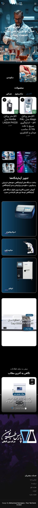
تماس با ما (33, 480)
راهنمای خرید (17, 394)
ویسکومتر (30, 313)
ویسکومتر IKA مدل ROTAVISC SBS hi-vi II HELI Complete (19, 322)
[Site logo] (19, 4)
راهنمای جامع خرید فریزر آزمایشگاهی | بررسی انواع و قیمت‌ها (19, 401)
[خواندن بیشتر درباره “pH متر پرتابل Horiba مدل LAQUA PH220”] (16, 112)
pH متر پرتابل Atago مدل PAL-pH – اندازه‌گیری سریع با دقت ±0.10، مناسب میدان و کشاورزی (28, 124)
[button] (32, 341)
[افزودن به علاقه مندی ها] (22, 100)
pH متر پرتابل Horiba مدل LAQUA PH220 (10, 119)
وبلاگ (22, 394)
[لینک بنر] (28, 73)
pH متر (28, 135)
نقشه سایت (32, 495)
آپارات (34, 491)
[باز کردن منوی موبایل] (35, 4)
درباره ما (33, 484)
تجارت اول (33, 487)
